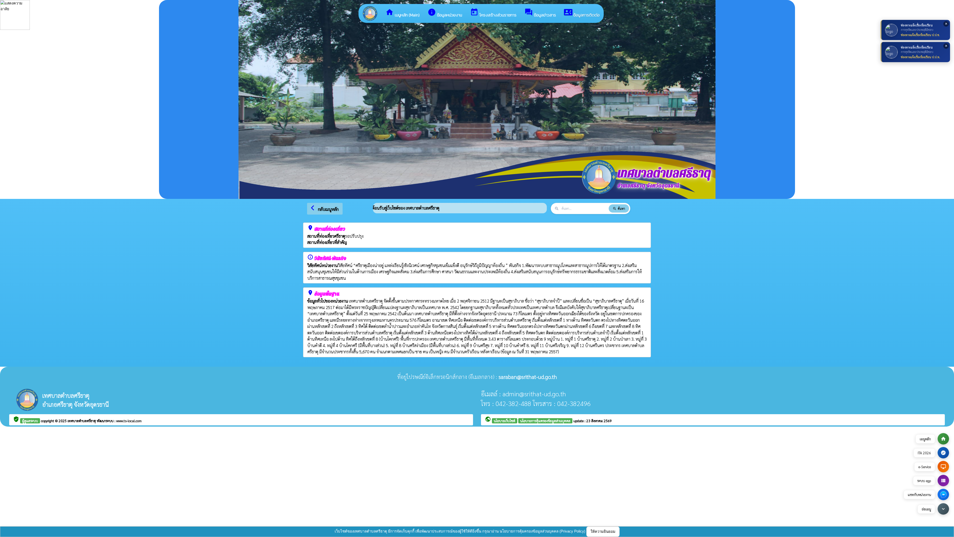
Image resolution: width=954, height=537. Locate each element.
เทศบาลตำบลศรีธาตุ (82, 420)
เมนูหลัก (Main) (402, 13)
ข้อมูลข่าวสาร (540, 13)
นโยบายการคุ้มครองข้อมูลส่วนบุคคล (545, 420)
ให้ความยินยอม (603, 531)
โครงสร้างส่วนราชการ (493, 13)
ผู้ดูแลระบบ (30, 420)
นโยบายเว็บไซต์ (504, 420)
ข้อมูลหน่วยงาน (445, 13)
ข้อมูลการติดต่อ (582, 13)
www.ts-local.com (129, 420)
